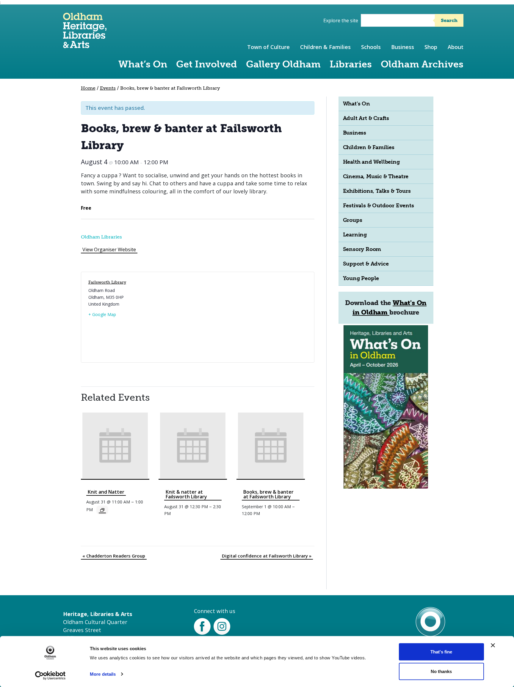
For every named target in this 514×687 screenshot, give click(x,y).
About (455, 46)
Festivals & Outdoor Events (378, 205)
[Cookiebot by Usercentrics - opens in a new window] (50, 675)
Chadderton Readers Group (113, 556)
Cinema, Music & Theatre (376, 176)
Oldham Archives (422, 64)
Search (449, 20)
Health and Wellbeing (371, 162)
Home (88, 88)
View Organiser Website (109, 249)
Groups (352, 220)
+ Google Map (102, 314)
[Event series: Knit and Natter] (102, 510)
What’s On (142, 64)
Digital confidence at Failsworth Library (266, 556)
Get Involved (206, 64)
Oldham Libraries (101, 237)
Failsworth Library (107, 282)
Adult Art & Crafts (366, 118)
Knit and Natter (106, 492)
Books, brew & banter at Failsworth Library (268, 494)
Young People (361, 278)
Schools (371, 46)
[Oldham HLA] (84, 45)
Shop (430, 46)
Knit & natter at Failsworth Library (186, 494)
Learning (355, 234)
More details (103, 674)
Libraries (351, 64)
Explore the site (340, 20)
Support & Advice (366, 263)
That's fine (441, 651)
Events (108, 88)
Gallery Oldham (283, 64)
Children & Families (325, 46)
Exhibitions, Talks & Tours (377, 191)
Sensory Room (362, 249)
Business (402, 46)
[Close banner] (493, 645)
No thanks (441, 671)
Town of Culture (268, 46)
